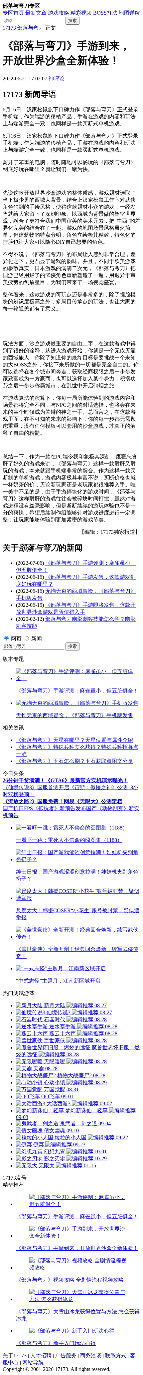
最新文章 (36, 13)
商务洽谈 (90, 1355)
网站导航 (33, 1362)
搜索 (72, 20)
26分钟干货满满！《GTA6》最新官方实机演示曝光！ (65, 780)
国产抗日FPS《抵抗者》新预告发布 (44, 808)
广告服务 (65, 1355)
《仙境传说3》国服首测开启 (36, 787)
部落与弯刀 (30, 28)
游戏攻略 (58, 13)
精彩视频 (81, 13)
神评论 (57, 78)
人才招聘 (41, 1355)
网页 (16, 638)
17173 (9, 28)
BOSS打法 (105, 13)
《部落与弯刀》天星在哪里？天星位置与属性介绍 (74, 740)
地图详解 (129, 13)
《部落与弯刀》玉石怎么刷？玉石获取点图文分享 (74, 761)
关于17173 (15, 1355)
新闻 (36, 638)
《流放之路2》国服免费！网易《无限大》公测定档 (62, 801)
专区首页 (13, 13)
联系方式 (115, 1355)
